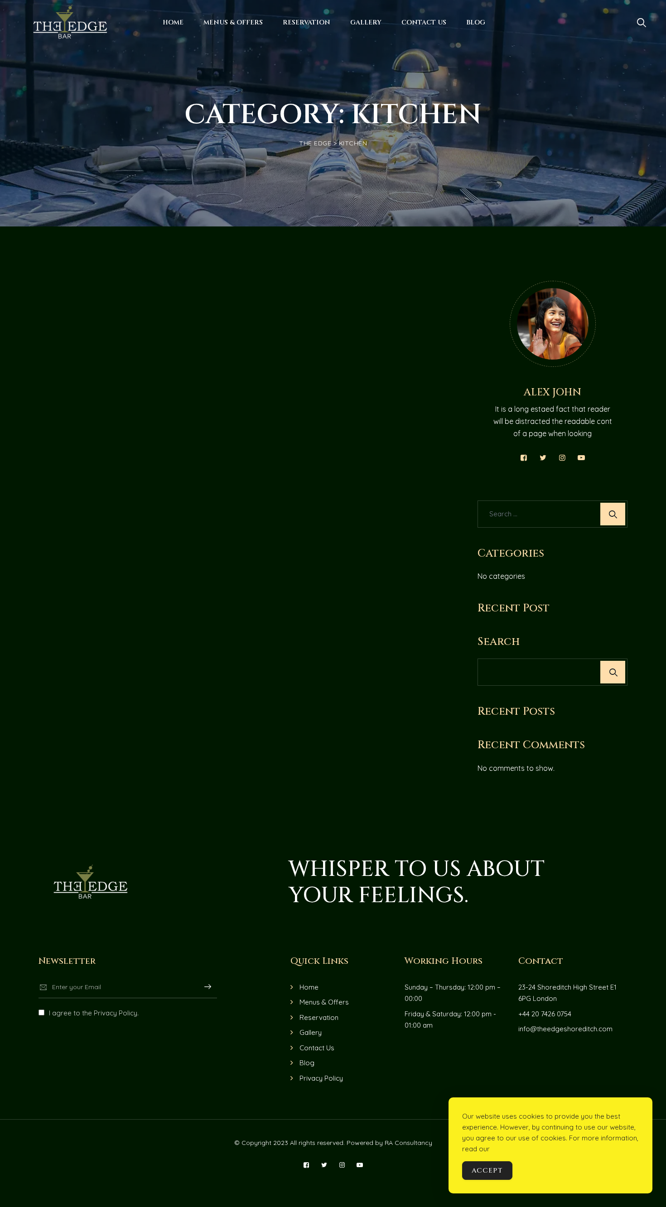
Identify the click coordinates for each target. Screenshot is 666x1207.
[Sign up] (207, 987)
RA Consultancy (407, 1143)
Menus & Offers (233, 22)
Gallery (365, 22)
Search (499, 642)
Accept (487, 1170)
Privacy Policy (321, 1078)
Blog (475, 22)
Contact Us (423, 22)
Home (173, 22)
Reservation (306, 22)
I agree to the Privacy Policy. (94, 1013)
